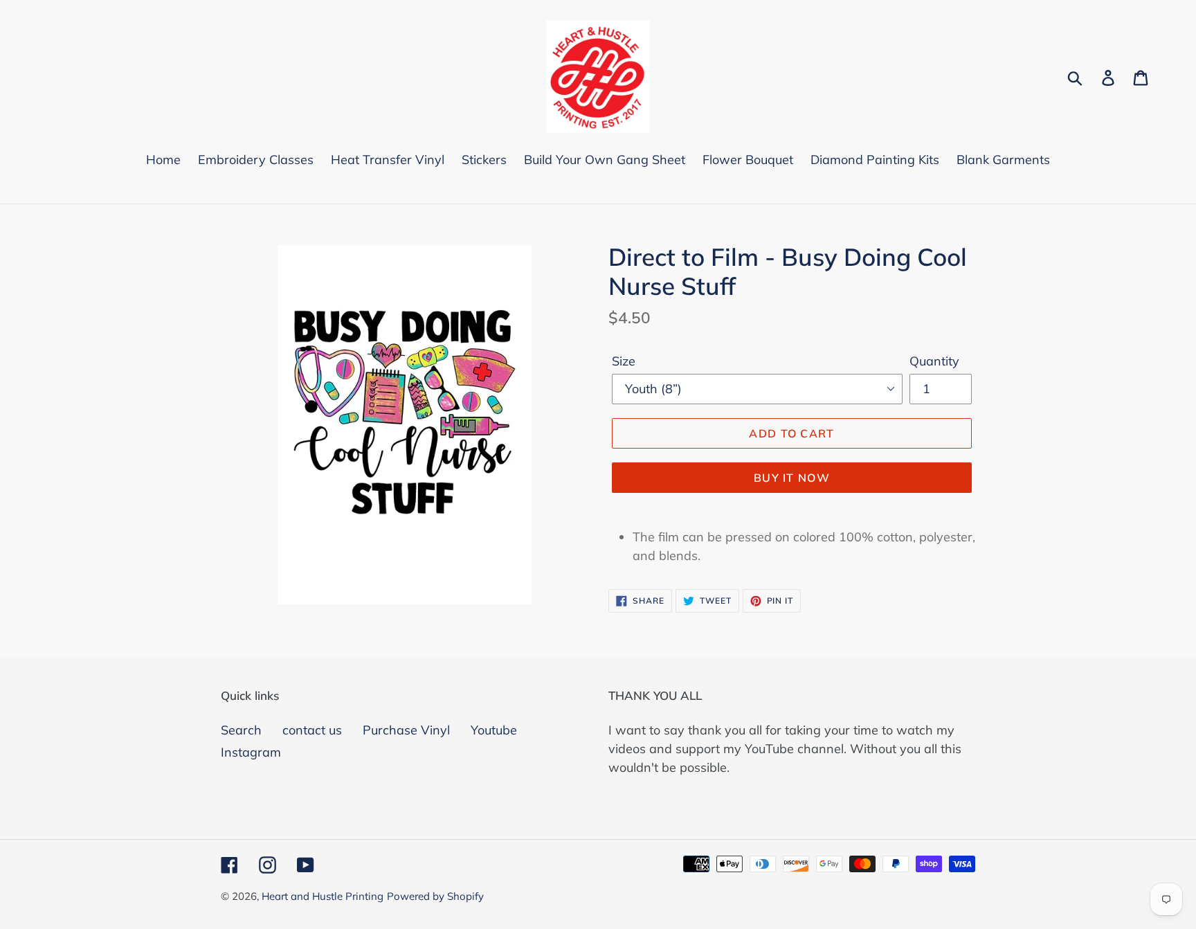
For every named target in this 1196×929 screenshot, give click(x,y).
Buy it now (792, 478)
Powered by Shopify (435, 896)
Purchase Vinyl (406, 730)
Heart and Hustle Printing (322, 896)
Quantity (934, 361)
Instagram (251, 752)
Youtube (494, 730)
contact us (312, 730)
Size (623, 361)
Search (241, 730)
